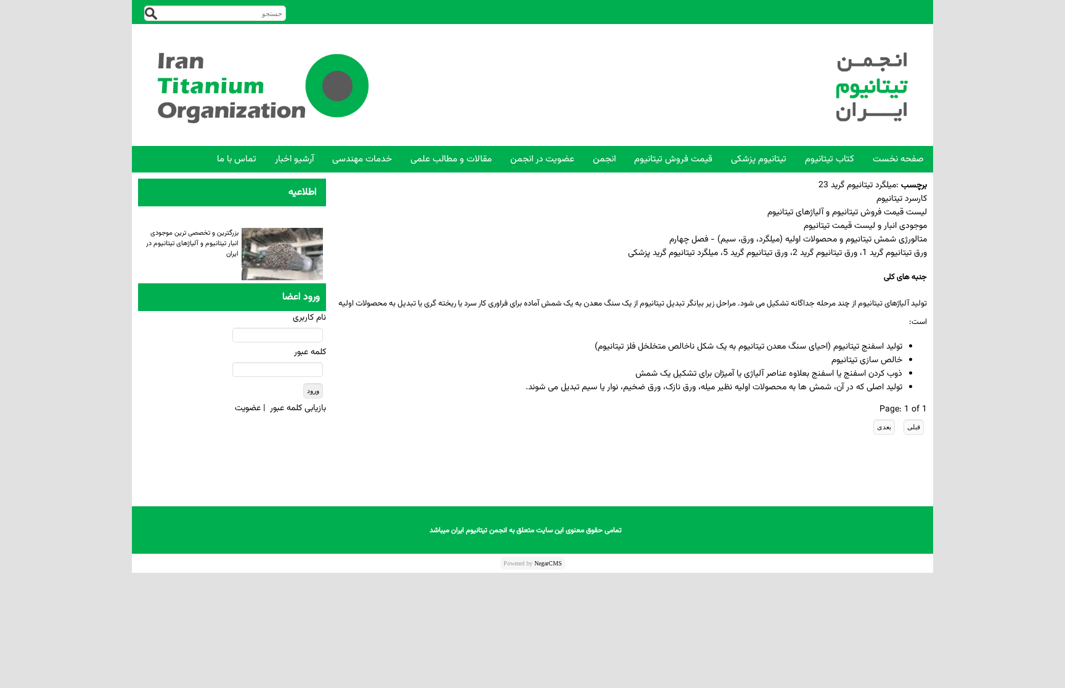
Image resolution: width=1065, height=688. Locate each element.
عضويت (248, 408)
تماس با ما (236, 159)
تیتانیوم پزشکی (758, 159)
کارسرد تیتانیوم (901, 199)
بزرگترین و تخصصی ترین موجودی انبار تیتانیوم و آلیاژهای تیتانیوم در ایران (192, 241)
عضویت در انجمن (542, 159)
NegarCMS (548, 563)
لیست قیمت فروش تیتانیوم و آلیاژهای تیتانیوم (847, 212)
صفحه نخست (898, 159)
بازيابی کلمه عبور (298, 408)
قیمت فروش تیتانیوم (673, 159)
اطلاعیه (302, 192)
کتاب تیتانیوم (829, 159)
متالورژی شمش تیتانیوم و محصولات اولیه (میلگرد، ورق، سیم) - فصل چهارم (798, 239)
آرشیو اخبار (294, 159)
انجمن (604, 159)
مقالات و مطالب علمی (451, 159)
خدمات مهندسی (362, 159)
